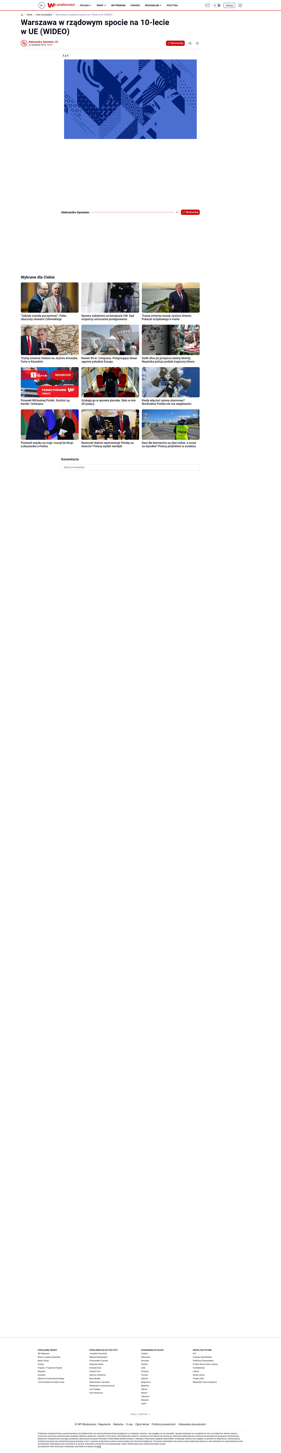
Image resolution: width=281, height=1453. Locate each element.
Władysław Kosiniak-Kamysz (102, 1386)
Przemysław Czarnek (98, 1361)
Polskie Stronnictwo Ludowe (205, 1364)
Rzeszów (145, 1400)
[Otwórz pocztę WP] (207, 5)
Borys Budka (94, 1378)
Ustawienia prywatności (191, 1424)
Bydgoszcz (146, 1382)
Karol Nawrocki (96, 1393)
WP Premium (118, 5)
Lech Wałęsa (94, 1389)
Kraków (144, 1364)
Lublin (144, 1403)
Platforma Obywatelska (203, 1361)
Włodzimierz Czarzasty (99, 1382)
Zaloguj (229, 5)
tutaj (99, 1446)
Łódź (143, 1368)
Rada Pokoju (43, 1361)
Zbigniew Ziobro (96, 1364)
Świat (100, 5)
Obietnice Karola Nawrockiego (51, 1378)
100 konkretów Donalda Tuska (51, 1382)
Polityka (172, 5)
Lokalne (144, 1353)
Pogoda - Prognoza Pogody (50, 1368)
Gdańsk (144, 1378)
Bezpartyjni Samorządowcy (205, 1382)
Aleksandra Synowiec (41, 41)
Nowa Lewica (199, 1375)
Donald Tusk (94, 1371)
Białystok (145, 1386)
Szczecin (145, 1371)
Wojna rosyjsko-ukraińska (49, 1357)
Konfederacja (199, 1368)
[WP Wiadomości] (63, 5)
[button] (217, 5)
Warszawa (145, 1357)
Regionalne (152, 5)
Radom (144, 1393)
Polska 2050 (198, 1378)
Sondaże (41, 1375)
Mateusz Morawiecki (98, 1357)
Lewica (196, 1371)
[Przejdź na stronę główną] (41, 7)
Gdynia (144, 1389)
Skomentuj (177, 43)
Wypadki (41, 1371)
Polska (84, 5)
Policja (41, 1364)
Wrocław (145, 1361)
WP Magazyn (43, 1353)
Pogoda (135, 5)
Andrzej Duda (95, 1368)
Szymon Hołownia (97, 1375)
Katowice (145, 1396)
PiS (194, 1353)
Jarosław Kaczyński (98, 1353)
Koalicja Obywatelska (202, 1357)
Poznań (144, 1375)
